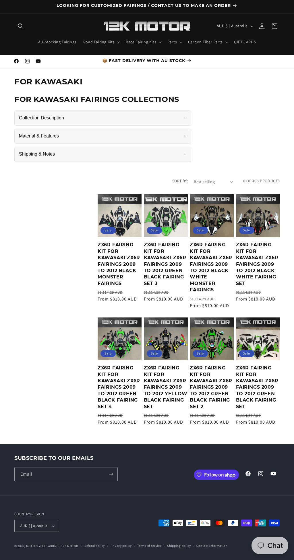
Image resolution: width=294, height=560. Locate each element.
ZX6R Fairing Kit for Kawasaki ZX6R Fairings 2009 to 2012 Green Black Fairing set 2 (211, 387)
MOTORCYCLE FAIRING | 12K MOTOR (52, 546)
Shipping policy (179, 546)
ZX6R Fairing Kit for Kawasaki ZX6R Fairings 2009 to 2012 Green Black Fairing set (257, 387)
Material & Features (103, 136)
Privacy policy (121, 546)
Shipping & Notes (103, 154)
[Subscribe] (111, 474)
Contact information (211, 546)
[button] (20, 26)
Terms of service (149, 546)
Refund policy (94, 546)
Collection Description (103, 118)
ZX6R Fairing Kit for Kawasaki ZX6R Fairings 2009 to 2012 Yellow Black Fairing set (165, 387)
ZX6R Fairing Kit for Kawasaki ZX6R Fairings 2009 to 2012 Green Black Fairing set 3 (165, 264)
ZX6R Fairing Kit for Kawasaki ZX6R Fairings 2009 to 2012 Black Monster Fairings (119, 264)
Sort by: (180, 180)
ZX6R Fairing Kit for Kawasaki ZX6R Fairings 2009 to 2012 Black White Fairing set (257, 264)
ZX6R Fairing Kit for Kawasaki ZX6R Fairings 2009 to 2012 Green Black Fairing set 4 (119, 387)
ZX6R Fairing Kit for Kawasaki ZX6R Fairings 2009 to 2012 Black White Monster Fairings (211, 267)
